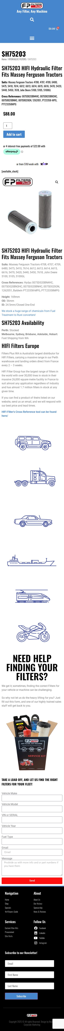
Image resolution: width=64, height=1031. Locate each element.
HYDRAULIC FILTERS (17, 59)
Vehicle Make (9, 793)
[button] (32, 19)
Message (7, 858)
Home (4, 59)
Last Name (10, 981)
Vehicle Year (9, 826)
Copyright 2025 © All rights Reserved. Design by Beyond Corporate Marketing (32, 1023)
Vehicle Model (10, 804)
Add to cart (14, 134)
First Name (10, 970)
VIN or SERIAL (10, 815)
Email (5, 847)
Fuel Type (7, 837)
